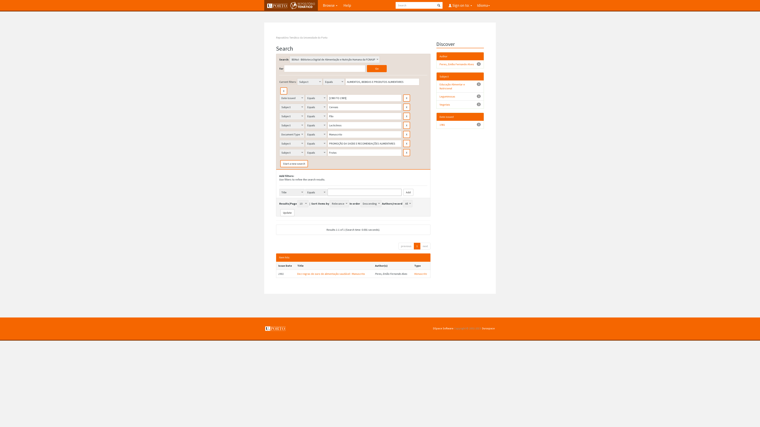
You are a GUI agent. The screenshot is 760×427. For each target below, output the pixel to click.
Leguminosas (447, 96)
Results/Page (288, 203)
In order (355, 203)
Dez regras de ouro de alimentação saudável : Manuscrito (331, 274)
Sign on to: (461, 5)
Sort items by (320, 203)
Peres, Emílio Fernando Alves (457, 64)
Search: (284, 59)
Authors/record (392, 203)
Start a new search (294, 163)
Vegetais (445, 104)
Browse (329, 5)
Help (347, 5)
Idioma (482, 5)
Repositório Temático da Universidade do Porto (302, 37)
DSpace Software (443, 328)
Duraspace (488, 328)
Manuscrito (420, 274)
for (281, 68)
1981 (442, 125)
